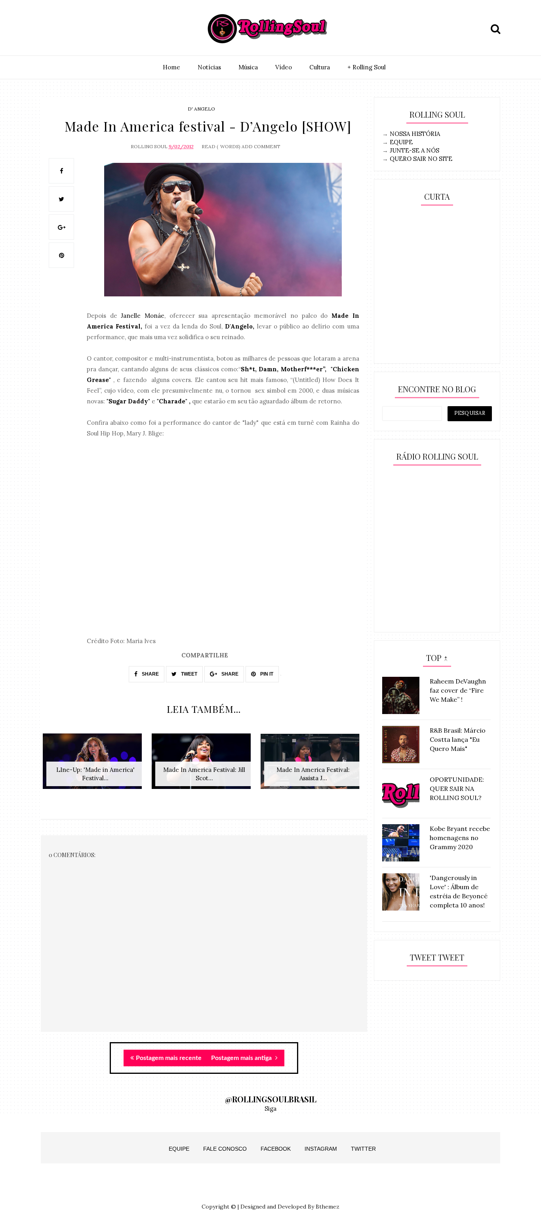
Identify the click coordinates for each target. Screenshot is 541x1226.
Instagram (321, 1149)
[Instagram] (49, 28)
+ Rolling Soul (366, 67)
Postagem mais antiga (242, 1058)
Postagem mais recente (169, 1058)
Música (248, 67)
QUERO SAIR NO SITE (421, 158)
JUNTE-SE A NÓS (414, 150)
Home (171, 67)
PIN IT (266, 674)
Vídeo (283, 67)
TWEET (188, 674)
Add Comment (261, 146)
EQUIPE (401, 142)
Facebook (276, 1149)
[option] (95, 765)
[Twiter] (67, 28)
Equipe (179, 1149)
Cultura (319, 67)
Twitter (363, 1149)
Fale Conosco (225, 1149)
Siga (270, 1108)
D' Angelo (201, 109)
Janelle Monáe (142, 315)
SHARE (150, 674)
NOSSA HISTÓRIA (415, 133)
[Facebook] (85, 28)
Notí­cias (209, 67)
